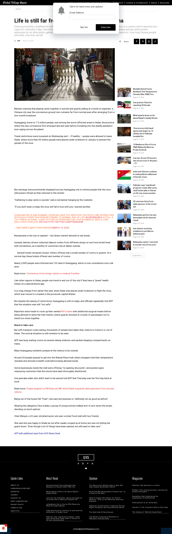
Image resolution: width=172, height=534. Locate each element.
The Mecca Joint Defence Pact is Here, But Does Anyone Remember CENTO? (106, 486)
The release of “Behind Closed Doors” (147, 512)
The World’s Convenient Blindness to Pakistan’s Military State (104, 518)
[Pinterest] (87, 463)
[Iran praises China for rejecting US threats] (124, 104)
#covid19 (44, 222)
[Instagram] (83, 463)
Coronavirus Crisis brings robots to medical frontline (52, 273)
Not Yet (83, 27)
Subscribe (106, 27)
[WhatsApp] (149, 41)
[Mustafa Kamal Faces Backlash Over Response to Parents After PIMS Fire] (124, 92)
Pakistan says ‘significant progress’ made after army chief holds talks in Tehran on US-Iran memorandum (63, 518)
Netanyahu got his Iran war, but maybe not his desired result (145, 217)
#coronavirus (94, 217)
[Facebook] (136, 41)
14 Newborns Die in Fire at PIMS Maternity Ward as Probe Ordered (144, 147)
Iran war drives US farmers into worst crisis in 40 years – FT (145, 160)
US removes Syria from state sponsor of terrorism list (145, 204)
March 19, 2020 (60, 227)
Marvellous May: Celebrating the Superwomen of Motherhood (145, 497)
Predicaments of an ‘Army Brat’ (145, 502)
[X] (142, 41)
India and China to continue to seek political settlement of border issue (145, 174)
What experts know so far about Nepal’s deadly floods (62, 492)
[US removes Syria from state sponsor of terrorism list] (124, 204)
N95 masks (66, 311)
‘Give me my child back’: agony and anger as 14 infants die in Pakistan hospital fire (64, 499)
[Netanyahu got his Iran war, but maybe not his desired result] (124, 218)
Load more (136, 255)
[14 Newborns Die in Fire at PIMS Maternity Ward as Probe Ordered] (124, 148)
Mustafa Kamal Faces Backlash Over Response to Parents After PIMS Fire (145, 91)
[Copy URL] (155, 41)
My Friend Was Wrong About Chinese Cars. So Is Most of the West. (107, 492)
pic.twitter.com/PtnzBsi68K (67, 222)
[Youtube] (86, 468)
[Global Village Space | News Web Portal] (14, 2)
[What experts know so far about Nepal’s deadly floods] (124, 118)
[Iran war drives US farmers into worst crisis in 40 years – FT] (124, 160)
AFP (18, 41)
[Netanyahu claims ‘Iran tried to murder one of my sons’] (124, 245)
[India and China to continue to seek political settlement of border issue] (124, 175)
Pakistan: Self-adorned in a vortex (146, 485)
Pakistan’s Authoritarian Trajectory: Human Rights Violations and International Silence (107, 507)
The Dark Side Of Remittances (101, 512)
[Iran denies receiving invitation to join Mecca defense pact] (124, 232)
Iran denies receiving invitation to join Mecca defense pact (143, 231)
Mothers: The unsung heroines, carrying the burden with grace (150, 491)
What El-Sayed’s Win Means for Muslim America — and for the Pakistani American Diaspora (106, 499)
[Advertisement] (64, 167)
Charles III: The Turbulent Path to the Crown (150, 507)
